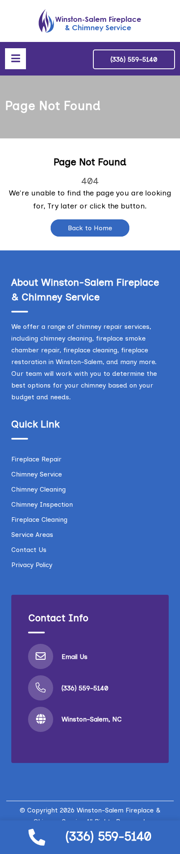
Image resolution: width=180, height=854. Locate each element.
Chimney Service (36, 474)
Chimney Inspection (42, 504)
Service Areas (32, 535)
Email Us (74, 657)
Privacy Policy (31, 565)
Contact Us (28, 550)
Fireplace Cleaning (39, 519)
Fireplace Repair (36, 459)
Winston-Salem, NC (92, 719)
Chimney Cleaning (38, 489)
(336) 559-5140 (108, 836)
